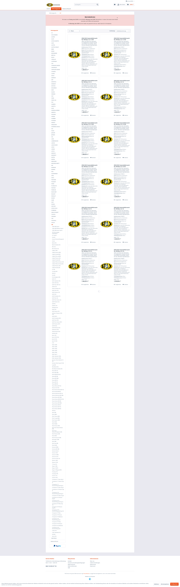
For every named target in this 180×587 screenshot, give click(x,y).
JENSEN (53, 134)
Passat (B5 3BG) (55, 378)
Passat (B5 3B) (55, 376)
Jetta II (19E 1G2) (55, 337)
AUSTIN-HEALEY (55, 47)
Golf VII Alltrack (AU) (56, 327)
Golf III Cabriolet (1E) (56, 288)
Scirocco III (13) (55, 456)
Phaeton (54, 410)
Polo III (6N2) (54, 423)
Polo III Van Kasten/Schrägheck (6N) (57, 431)
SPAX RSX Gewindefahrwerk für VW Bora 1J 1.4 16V (89, 39)
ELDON (53, 92)
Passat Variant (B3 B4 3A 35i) (58, 399)
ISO (52, 128)
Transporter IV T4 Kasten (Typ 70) (57, 507)
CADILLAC (53, 59)
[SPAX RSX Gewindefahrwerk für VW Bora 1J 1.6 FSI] (74, 182)
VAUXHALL (53, 220)
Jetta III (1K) (54, 339)
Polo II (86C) (54, 414)
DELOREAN (54, 88)
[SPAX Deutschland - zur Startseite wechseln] (53, 5)
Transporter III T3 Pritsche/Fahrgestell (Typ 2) (57, 501)
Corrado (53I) (54, 271)
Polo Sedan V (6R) (55, 439)
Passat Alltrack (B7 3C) (56, 385)
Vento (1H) (54, 536)
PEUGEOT (53, 181)
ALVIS (52, 39)
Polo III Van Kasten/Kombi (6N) (57, 428)
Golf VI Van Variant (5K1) (57, 322)
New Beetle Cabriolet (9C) (57, 368)
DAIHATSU (53, 81)
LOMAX (53, 149)
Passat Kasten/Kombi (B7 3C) (58, 389)
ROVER (53, 198)
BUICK (52, 57)
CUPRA (53, 73)
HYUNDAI (53, 120)
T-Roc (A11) (54, 530)
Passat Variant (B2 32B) (57, 397)
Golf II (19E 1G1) (55, 282)
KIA (52, 137)
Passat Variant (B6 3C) (56, 404)
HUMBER (53, 118)
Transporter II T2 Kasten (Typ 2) (58, 490)
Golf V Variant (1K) (55, 311)
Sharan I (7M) (55, 460)
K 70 (53, 342)
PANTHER (53, 179)
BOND (52, 51)
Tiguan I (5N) (54, 466)
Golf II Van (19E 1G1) (56, 284)
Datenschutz (93, 564)
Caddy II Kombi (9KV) (56, 254)
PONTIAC (53, 188)
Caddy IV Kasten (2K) (56, 265)
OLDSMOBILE (54, 173)
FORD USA (53, 100)
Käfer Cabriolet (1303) (56, 358)
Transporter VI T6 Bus (56, 521)
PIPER (52, 183)
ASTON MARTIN (55, 41)
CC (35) (53, 269)
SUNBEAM (53, 210)
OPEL (52, 175)
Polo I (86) (54, 412)
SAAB (52, 200)
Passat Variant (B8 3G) (56, 408)
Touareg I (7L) (55, 471)
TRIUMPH (53, 216)
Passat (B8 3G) (55, 384)
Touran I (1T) (54, 475)
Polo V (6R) (54, 441)
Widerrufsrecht (71, 564)
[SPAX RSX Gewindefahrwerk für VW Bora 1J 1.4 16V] (74, 55)
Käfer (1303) (54, 350)
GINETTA (53, 106)
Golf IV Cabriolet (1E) (56, 296)
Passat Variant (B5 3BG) (57, 403)
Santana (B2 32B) (55, 449)
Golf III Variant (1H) (56, 292)
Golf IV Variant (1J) (55, 301)
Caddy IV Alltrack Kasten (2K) (58, 262)
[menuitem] (86, 4)
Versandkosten (87, 573)
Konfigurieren (174, 584)
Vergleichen (86, 73)
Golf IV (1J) (54, 294)
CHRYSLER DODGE (55, 69)
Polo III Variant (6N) (56, 433)
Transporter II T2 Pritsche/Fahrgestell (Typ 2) (57, 493)
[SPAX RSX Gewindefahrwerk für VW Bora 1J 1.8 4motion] (74, 266)
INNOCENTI (54, 124)
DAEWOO (53, 77)
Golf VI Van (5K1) (55, 320)
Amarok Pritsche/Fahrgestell (58, 239)
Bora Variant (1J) (55, 248)
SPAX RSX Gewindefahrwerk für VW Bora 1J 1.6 (89, 81)
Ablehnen (156, 584)
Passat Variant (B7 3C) (56, 406)
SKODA (53, 204)
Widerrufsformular (72, 566)
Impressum (92, 566)
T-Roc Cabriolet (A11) (56, 532)
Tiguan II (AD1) (55, 468)
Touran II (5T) (55, 477)
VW (52, 224)
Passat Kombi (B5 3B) (56, 391)
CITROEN (53, 71)
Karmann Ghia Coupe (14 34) (58, 363)
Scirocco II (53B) (55, 454)
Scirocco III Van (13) (56, 458)
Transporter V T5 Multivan (57, 516)
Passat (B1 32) (55, 370)
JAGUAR (53, 132)
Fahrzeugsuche (54, 30)
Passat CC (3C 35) (55, 387)
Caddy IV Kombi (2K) (56, 267)
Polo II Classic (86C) (56, 416)
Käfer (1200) (54, 344)
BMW (52, 49)
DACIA (52, 75)
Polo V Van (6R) (55, 443)
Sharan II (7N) (55, 462)
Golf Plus (54, 303)
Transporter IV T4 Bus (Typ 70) (57, 504)
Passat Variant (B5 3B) (56, 401)
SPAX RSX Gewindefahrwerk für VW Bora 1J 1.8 (89, 208)
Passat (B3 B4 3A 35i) (56, 374)
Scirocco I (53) (55, 452)
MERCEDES (54, 161)
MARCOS (53, 153)
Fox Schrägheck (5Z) (56, 277)
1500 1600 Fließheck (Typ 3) (57, 228)
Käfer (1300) (54, 346)
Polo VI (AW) (54, 445)
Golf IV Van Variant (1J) (56, 299)
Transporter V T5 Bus (56, 513)
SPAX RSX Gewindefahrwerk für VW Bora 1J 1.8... (89, 250)
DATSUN (53, 86)
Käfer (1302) (54, 348)
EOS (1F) (53, 273)
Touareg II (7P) (55, 473)
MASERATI (53, 155)
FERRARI (53, 94)
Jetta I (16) (54, 335)
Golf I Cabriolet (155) (56, 281)
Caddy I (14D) (54, 250)
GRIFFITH (53, 112)
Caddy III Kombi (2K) (56, 260)
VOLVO (53, 222)
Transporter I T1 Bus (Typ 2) (57, 479)
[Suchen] (97, 4)
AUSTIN (53, 45)
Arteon (53, 241)
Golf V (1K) (54, 309)
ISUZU (52, 130)
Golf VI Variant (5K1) (56, 323)
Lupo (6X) (54, 365)
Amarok (53, 237)
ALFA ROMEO (54, 35)
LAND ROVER (54, 145)
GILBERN (53, 104)
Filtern (72, 31)
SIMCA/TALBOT (54, 212)
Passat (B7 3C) (55, 382)
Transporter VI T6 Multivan (57, 525)
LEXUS (52, 147)
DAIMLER (53, 83)
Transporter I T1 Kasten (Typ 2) (58, 482)
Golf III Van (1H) (55, 290)
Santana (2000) (55, 447)
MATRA (53, 157)
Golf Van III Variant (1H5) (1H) (57, 314)
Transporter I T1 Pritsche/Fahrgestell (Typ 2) (57, 485)
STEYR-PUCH (54, 208)
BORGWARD (54, 53)
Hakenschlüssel (54, 541)
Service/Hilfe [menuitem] (130, 1)
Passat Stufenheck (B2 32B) (57, 395)
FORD (52, 98)
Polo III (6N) (54, 422)
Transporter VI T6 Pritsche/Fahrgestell (56, 528)
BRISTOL (53, 55)
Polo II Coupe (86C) (56, 418)
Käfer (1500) (54, 352)
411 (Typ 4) (54, 235)
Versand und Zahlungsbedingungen (76, 562)
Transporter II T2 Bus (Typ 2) (58, 487)
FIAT (52, 96)
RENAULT (53, 196)
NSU (52, 171)
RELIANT (53, 194)
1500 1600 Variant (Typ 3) (57, 230)
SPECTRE (53, 206)
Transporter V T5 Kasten (57, 514)
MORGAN (53, 167)
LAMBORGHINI (54, 141)
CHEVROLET (54, 67)
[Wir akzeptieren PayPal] (57, 546)
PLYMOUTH (54, 185)
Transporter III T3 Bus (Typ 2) (58, 495)
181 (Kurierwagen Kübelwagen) (55, 233)
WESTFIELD (54, 538)
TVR (52, 218)
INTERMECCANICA (55, 126)
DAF (52, 79)
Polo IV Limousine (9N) (56, 437)
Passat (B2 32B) (55, 372)
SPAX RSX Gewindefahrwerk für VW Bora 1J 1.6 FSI (89, 165)
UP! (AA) (53, 534)
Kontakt (70, 561)
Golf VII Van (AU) (55, 329)
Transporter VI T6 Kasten (57, 523)
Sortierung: (112, 31)
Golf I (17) (54, 279)
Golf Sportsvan (55, 307)
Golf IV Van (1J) (55, 298)
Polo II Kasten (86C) (56, 420)
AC (52, 32)
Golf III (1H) (54, 286)
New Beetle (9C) (55, 366)
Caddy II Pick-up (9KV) (56, 256)
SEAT (52, 202)
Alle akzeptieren (165, 584)
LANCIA (53, 143)
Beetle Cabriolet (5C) (56, 244)
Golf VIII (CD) (54, 333)
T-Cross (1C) (54, 464)
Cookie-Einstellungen (95, 562)
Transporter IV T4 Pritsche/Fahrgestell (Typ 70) (58, 510)
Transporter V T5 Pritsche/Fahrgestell (56, 519)
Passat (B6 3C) (55, 380)
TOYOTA (53, 214)
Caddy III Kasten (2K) (56, 258)
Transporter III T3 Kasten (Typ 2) (57, 498)
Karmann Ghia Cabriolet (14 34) (57, 360)
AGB (69, 567)
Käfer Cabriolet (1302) (56, 356)
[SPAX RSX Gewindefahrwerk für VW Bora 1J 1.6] (74, 97)
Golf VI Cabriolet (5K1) (56, 318)
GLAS (52, 108)
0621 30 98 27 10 (51, 566)
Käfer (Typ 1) (54, 354)
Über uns (92, 561)
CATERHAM (54, 61)
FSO (52, 102)
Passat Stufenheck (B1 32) (57, 393)
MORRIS (53, 169)
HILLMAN (53, 114)
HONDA (53, 116)
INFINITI (53, 122)
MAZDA (53, 159)
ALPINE (53, 37)
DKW (52, 90)
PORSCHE (53, 190)
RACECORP (54, 192)
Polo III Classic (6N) (56, 425)
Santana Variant (55, 451)
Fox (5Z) (53, 275)
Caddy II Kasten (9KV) (56, 252)
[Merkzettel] (114, 4)
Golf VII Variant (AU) (56, 331)
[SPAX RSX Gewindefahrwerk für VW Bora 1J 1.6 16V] (74, 139)
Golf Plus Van (54, 305)
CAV (52, 63)
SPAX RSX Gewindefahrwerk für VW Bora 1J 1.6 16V (89, 123)
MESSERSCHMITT (55, 163)
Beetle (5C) (54, 243)
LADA (52, 139)
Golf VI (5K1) (54, 316)
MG (52, 165)
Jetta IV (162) (54, 341)
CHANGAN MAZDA (55, 65)
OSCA (52, 177)
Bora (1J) (53, 246)
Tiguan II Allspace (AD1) (57, 470)
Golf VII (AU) (54, 325)
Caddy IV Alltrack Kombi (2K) (57, 263)
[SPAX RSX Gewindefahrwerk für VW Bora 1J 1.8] (74, 224)
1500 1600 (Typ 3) (55, 226)
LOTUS (52, 151)
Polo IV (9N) (54, 435)
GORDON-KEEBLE (55, 110)
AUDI (52, 43)
